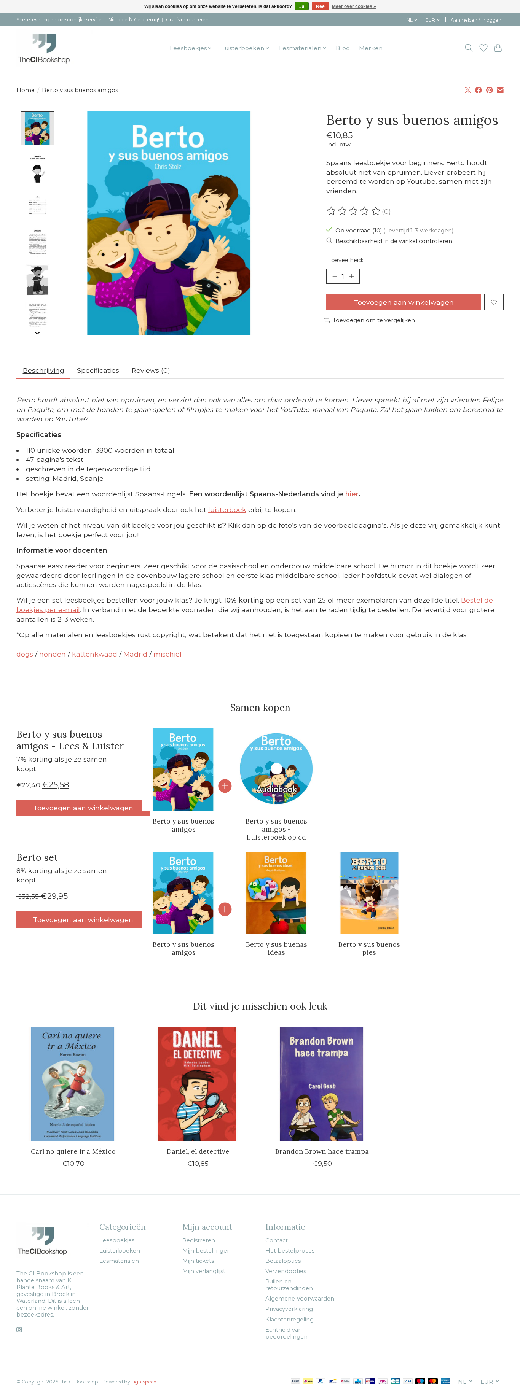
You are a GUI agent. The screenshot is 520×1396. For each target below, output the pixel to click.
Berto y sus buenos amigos (183, 825)
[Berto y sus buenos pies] (369, 893)
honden (52, 654)
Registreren (198, 1240)
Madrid (135, 654)
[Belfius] (345, 1381)
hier (352, 494)
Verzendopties (285, 1271)
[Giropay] (370, 1381)
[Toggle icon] (468, 48)
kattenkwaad (94, 654)
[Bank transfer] (296, 1381)
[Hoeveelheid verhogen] (351, 276)
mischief (167, 654)
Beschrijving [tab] (43, 370)
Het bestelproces (289, 1250)
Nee (320, 6)
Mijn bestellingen (206, 1250)
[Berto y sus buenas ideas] (276, 893)
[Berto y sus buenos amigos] (183, 769)
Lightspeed (143, 1382)
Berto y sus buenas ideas (276, 948)
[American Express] (446, 1381)
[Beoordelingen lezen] (354, 211)
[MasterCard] (433, 1381)
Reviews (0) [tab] (151, 370)
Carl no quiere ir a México (73, 1151)
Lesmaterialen (119, 1261)
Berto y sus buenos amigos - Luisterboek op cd (276, 829)
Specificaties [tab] (98, 370)
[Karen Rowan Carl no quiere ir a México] (73, 1084)
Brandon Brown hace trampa (322, 1151)
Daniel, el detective (198, 1151)
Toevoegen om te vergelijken (374, 320)
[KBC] (358, 1381)
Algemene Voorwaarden (299, 1298)
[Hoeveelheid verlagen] (334, 276)
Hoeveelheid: (344, 260)
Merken (371, 48)
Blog (343, 48)
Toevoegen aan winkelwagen (404, 302)
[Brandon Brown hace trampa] (322, 1084)
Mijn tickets (198, 1261)
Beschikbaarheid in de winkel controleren (393, 240)
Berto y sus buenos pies (369, 948)
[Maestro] (420, 1381)
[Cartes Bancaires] (395, 1381)
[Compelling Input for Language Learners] (54, 48)
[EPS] (383, 1381)
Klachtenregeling (289, 1319)
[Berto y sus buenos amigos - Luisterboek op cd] (276, 769)
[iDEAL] (308, 1381)
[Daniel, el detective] (198, 1084)
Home (25, 90)
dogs (24, 654)
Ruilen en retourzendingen (289, 1285)
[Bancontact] (333, 1381)
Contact (276, 1240)
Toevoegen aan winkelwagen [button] (83, 808)
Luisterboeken (119, 1250)
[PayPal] (320, 1381)
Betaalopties (283, 1261)
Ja (302, 6)
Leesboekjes (116, 1240)
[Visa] (408, 1381)
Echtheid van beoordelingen (286, 1333)
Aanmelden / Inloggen (476, 20)
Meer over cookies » (354, 6)
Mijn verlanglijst (203, 1271)
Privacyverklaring (289, 1308)
